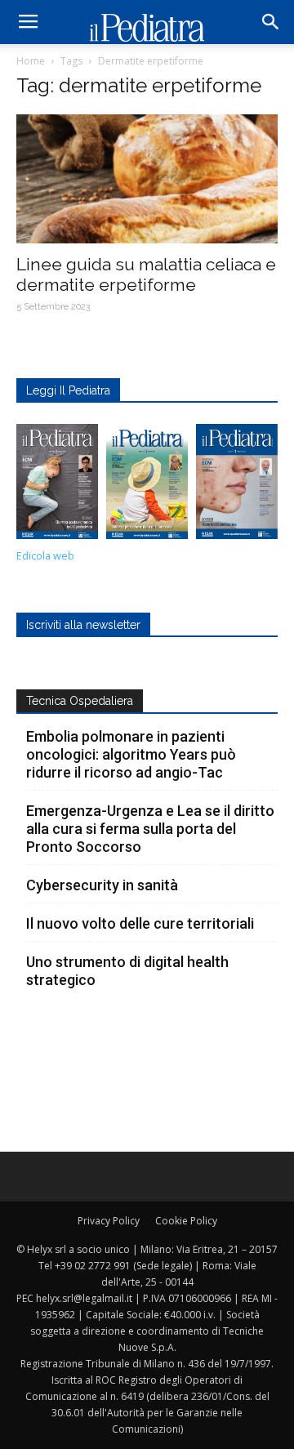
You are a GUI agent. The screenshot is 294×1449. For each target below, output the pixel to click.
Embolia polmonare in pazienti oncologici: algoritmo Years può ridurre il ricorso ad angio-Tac (131, 754)
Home (30, 61)
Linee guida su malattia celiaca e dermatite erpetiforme (146, 274)
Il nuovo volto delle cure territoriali (141, 923)
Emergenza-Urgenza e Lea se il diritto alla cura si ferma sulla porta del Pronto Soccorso (150, 828)
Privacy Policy (109, 1221)
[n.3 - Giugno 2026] (57, 485)
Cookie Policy (186, 1221)
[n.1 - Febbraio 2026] (237, 485)
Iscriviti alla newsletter (83, 624)
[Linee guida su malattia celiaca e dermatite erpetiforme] (147, 178)
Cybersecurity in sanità (102, 885)
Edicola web (45, 556)
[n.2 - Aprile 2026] (147, 485)
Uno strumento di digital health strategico (127, 970)
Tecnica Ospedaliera (79, 700)
